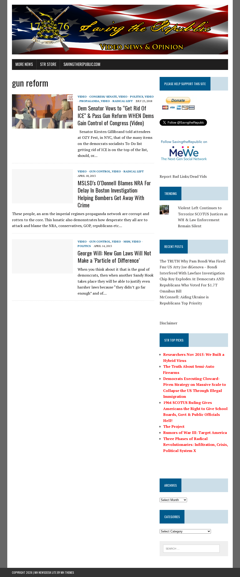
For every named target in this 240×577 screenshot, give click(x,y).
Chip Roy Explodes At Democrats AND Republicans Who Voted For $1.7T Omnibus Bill (192, 284)
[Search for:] (191, 548)
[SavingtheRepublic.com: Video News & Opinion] (120, 29)
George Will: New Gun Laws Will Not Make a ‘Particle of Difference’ (114, 256)
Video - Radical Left (117, 101)
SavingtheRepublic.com (82, 64)
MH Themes (67, 572)
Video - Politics (130, 96)
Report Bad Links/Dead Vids (183, 176)
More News (24, 64)
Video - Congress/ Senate (97, 96)
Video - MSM (121, 241)
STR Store (48, 64)
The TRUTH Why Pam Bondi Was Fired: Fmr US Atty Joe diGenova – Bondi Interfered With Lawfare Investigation (193, 267)
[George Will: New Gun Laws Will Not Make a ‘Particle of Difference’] (42, 270)
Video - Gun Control (94, 171)
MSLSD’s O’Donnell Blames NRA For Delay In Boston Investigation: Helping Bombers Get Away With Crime (114, 193)
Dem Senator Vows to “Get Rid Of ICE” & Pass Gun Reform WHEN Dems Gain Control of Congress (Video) (116, 115)
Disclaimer (168, 323)
